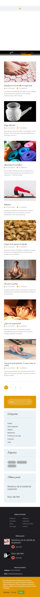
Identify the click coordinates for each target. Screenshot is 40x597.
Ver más (13, 592)
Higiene (9, 430)
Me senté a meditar (11, 284)
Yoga (9, 442)
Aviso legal (13, 526)
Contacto (25, 526)
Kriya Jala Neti (9, 125)
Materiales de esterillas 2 (13, 165)
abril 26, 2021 (19, 558)
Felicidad (12, 462)
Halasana (7, 205)
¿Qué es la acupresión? (12, 323)
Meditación (11, 433)
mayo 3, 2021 (19, 547)
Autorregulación (12, 427)
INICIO (18, 32)
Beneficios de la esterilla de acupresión (18, 86)
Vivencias (10, 439)
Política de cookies (28, 523)
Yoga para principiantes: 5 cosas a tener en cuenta (19, 364)
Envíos (11, 523)
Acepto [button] (21, 592)
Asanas (9, 423)
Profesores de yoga (14, 436)
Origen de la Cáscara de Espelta (15, 244)
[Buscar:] (19, 402)
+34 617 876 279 (15, 570)
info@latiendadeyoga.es (15, 574)
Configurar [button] (6, 592)
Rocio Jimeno (10, 88)
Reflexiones (22, 462)
